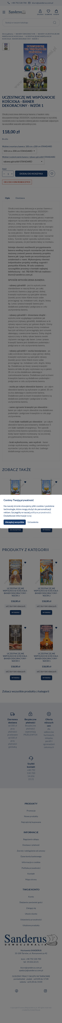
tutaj (29, 515)
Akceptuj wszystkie (14, 522)
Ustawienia (33, 522)
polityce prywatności (40, 512)
